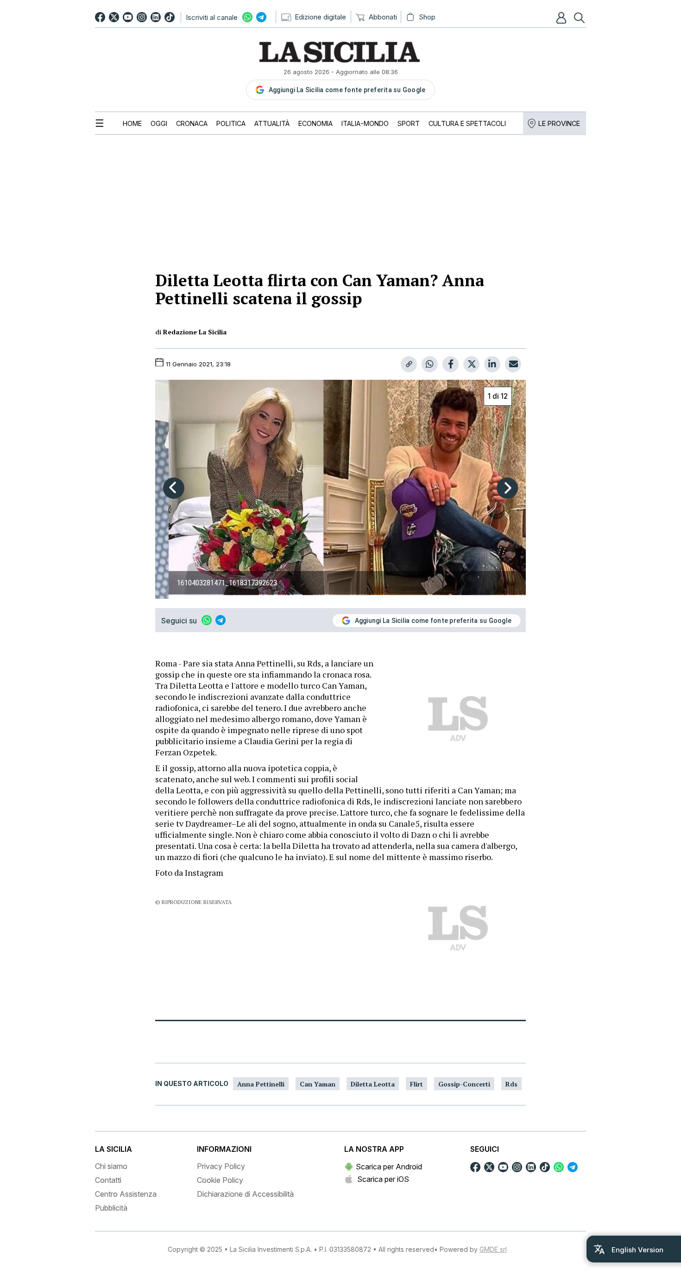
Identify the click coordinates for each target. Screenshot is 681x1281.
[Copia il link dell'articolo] (409, 364)
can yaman (317, 1084)
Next (507, 488)
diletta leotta (373, 1084)
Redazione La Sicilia (195, 331)
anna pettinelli (260, 1084)
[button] (562, 18)
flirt (416, 1084)
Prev (173, 488)
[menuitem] (132, 123)
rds (511, 1084)
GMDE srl (493, 1249)
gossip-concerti (464, 1084)
